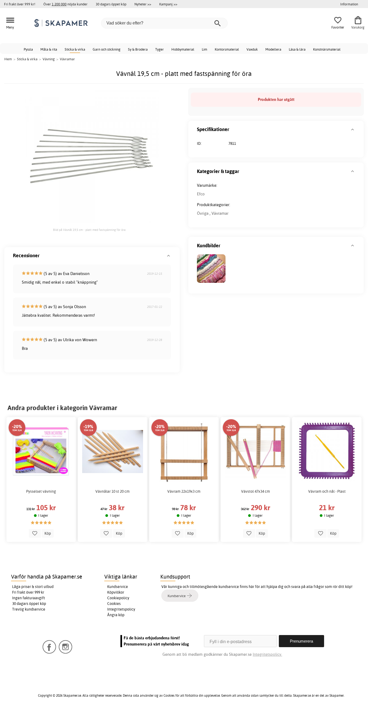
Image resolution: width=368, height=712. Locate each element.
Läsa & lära (297, 49)
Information (349, 4)
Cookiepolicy (118, 597)
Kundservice (117, 586)
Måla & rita (48, 49)
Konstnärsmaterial (327, 49)
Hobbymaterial (182, 49)
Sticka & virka (75, 49)
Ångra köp (115, 614)
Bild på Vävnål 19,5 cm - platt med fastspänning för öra (89, 230)
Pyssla (28, 49)
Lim (204, 49)
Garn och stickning (106, 49)
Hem (8, 59)
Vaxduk (252, 49)
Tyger (159, 49)
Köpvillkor (115, 592)
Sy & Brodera (138, 49)
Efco (201, 193)
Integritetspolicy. (267, 654)
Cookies (114, 603)
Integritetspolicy (121, 609)
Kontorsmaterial (227, 49)
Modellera (273, 49)
